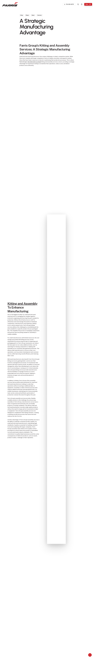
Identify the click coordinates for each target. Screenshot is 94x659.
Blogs (27, 15)
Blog (22, 15)
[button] (88, 4)
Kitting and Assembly (22, 303)
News (33, 15)
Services (39, 15)
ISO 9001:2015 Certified (34, 62)
